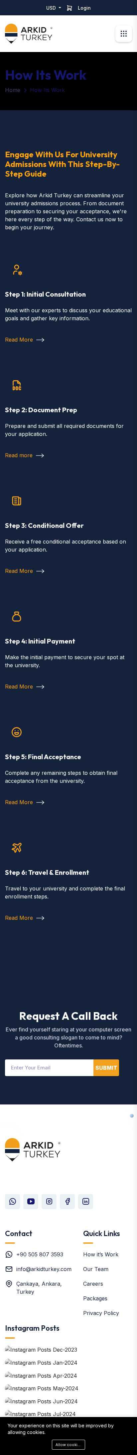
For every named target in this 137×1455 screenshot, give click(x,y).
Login (84, 8)
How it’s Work (100, 1254)
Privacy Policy (101, 1313)
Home (12, 90)
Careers (93, 1283)
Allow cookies (69, 1444)
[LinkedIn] (85, 1201)
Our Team (95, 1269)
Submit (106, 1067)
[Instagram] (49, 1201)
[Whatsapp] (12, 1201)
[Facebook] (67, 1201)
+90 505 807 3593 (39, 1254)
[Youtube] (30, 1201)
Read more (19, 455)
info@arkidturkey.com (43, 1269)
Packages (95, 1298)
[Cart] (69, 7)
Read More (20, 339)
